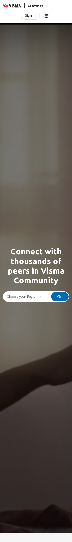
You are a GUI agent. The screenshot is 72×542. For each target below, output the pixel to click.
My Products (46, 15)
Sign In (30, 15)
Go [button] (60, 296)
